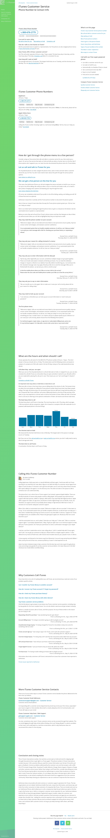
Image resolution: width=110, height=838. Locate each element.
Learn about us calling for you (27, 177)
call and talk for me (36, 438)
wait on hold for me (49, 438)
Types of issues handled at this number (92, 47)
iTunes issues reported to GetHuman (29, 662)
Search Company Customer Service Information (6, 14)
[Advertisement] (48, 77)
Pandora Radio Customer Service (90, 87)
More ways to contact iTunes (89, 52)
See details (33, 109)
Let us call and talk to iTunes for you (34, 167)
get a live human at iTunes (27, 48)
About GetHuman (6, 21)
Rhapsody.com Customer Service (90, 90)
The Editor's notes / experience (89, 49)
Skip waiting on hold (39, 41)
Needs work (71, 816)
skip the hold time (34, 63)
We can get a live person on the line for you (37, 181)
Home (3, 9)
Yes (65, 816)
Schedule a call (51, 41)
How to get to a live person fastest (90, 41)
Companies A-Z (5, 18)
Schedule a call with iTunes (26, 380)
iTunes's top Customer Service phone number (94, 31)
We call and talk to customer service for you (93, 33)
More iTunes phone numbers (89, 39)
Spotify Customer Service (88, 85)
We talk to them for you (25, 41)
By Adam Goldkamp (28, 477)
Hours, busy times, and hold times (90, 44)
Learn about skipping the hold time (28, 191)
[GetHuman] (7, 2)
